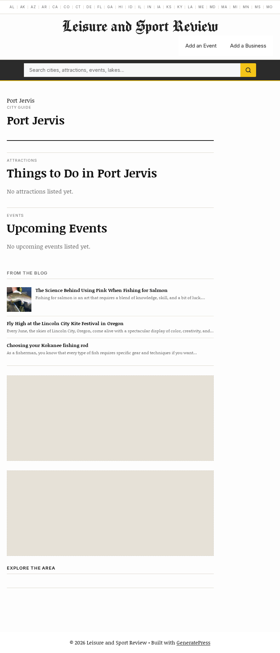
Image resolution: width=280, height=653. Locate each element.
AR (44, 7)
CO (67, 7)
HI (120, 7)
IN (149, 7)
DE (89, 7)
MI (235, 7)
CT (78, 7)
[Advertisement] (110, 418)
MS (258, 7)
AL (12, 7)
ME (201, 7)
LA (190, 7)
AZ (33, 7)
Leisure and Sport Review (140, 26)
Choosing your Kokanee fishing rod (47, 345)
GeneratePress (193, 642)
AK (23, 7)
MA (224, 7)
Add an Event (200, 45)
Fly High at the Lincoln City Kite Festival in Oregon (65, 323)
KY (180, 7)
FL (99, 7)
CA (55, 7)
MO (269, 7)
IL (140, 7)
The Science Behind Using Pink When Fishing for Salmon (102, 290)
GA (110, 7)
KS (169, 7)
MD (213, 7)
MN (246, 7)
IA (159, 7)
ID (130, 7)
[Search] (248, 70)
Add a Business (248, 45)
